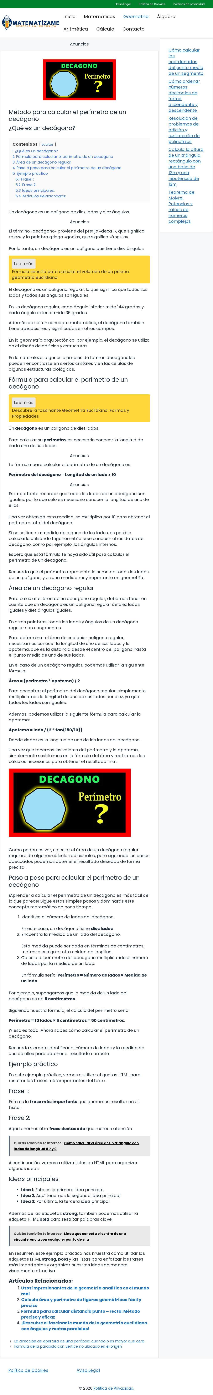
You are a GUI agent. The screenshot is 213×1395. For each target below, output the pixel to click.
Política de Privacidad (113, 1388)
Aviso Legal (123, 4)
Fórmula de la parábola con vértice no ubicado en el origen (68, 1346)
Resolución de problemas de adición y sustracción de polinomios (184, 129)
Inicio (69, 16)
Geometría (136, 16)
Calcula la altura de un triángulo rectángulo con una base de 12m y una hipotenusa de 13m (185, 166)
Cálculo (105, 29)
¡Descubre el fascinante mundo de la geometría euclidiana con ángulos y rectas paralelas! (84, 1326)
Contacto (134, 29)
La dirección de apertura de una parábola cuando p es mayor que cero (79, 1341)
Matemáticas (99, 16)
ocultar (47, 144)
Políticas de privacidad (189, 4)
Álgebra (166, 16)
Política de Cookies (152, 4)
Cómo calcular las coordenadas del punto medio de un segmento (185, 61)
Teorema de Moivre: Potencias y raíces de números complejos (181, 206)
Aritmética (75, 29)
